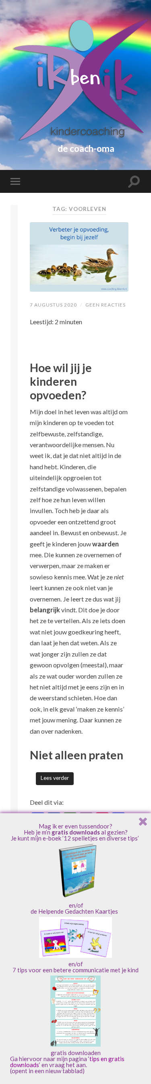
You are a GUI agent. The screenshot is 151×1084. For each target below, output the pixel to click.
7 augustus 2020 (53, 305)
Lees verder (55, 777)
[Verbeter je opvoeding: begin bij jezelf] (79, 257)
